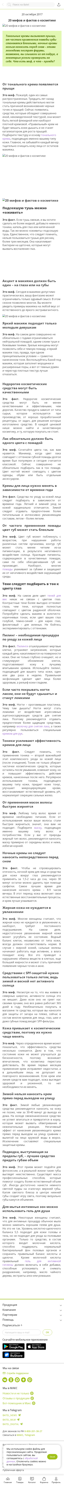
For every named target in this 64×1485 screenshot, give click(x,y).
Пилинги (23, 646)
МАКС (20, 1435)
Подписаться (11, 1325)
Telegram (30, 1435)
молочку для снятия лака (33, 726)
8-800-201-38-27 (33, 1431)
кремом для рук (12, 733)
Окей (52, 1456)
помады (7, 569)
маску (38, 828)
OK (47, 1332)
